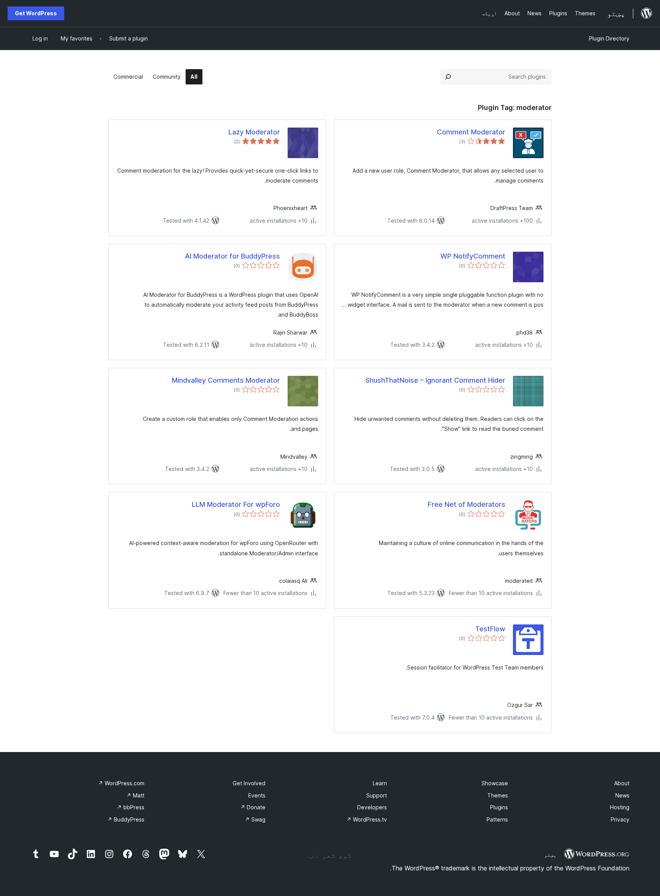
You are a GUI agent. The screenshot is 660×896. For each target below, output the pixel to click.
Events (256, 795)
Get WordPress (36, 13)
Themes (497, 795)
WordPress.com (121, 783)
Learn (380, 783)
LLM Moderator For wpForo (236, 504)
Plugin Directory (609, 38)
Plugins (499, 807)
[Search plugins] (448, 76)
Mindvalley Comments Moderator (226, 380)
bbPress (130, 807)
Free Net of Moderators (466, 504)
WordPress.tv (366, 819)
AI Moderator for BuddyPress (232, 256)
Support (376, 795)
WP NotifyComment (472, 256)
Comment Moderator (471, 132)
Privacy (620, 819)
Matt (135, 795)
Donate (252, 807)
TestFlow (490, 629)
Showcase (495, 783)
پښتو (550, 855)
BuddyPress (125, 819)
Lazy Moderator (254, 132)
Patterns (497, 819)
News (622, 795)
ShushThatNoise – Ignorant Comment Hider (435, 380)
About (621, 783)
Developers (372, 807)
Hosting (619, 807)
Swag (255, 819)
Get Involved (249, 783)
